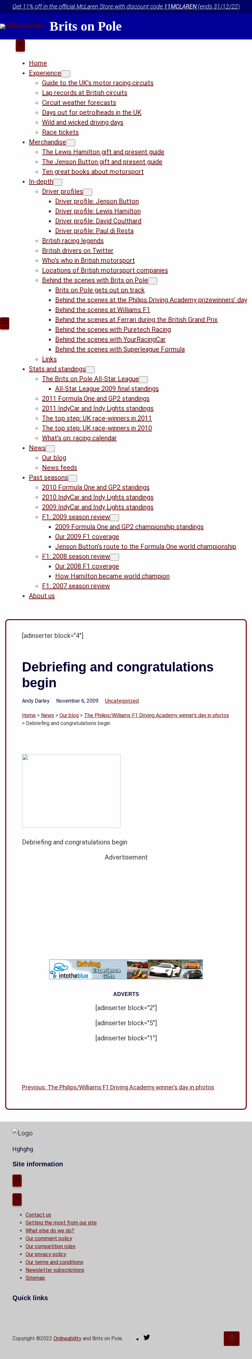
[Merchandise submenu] (70, 142)
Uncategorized (122, 701)
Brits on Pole (86, 26)
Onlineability (67, 1338)
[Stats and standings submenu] (90, 369)
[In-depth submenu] (57, 182)
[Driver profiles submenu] (87, 192)
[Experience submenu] (65, 73)
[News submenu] (50, 448)
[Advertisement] (126, 908)
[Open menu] (4, 323)
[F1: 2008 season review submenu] (114, 557)
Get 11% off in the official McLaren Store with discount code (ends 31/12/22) (126, 6)
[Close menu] (20, 45)
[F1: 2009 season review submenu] (114, 517)
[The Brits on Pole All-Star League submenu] (143, 379)
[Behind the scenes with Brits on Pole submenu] (152, 281)
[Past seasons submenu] (72, 478)
